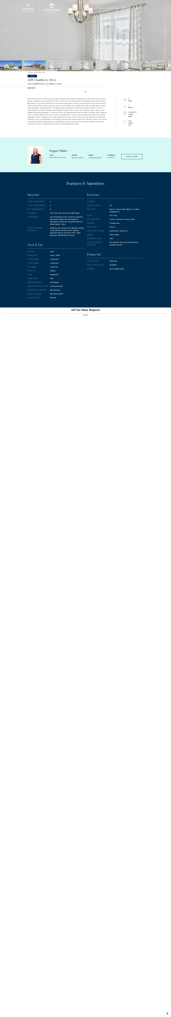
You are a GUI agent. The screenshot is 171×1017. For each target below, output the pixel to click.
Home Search (99, 8)
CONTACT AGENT (132, 156)
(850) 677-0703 (77, 157)
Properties (75, 8)
